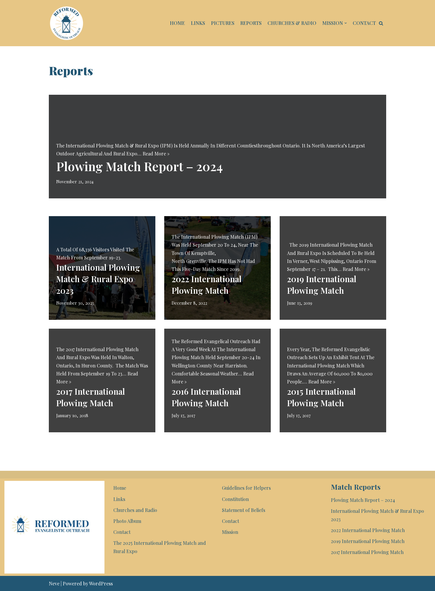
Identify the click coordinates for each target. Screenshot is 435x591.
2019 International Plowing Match (368, 541)
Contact (121, 532)
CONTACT (364, 23)
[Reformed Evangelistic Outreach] (66, 23)
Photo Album (127, 521)
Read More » (156, 153)
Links (119, 499)
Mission (230, 532)
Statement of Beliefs (243, 510)
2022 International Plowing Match (368, 530)
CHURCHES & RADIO (292, 23)
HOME (177, 23)
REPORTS (251, 23)
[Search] (381, 23)
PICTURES (222, 23)
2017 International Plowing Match (367, 552)
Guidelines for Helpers (246, 488)
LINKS (198, 23)
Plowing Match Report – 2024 (139, 166)
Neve (54, 583)
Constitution (235, 499)
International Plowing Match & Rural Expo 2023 (98, 279)
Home (119, 488)
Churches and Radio (135, 510)
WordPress (101, 583)
